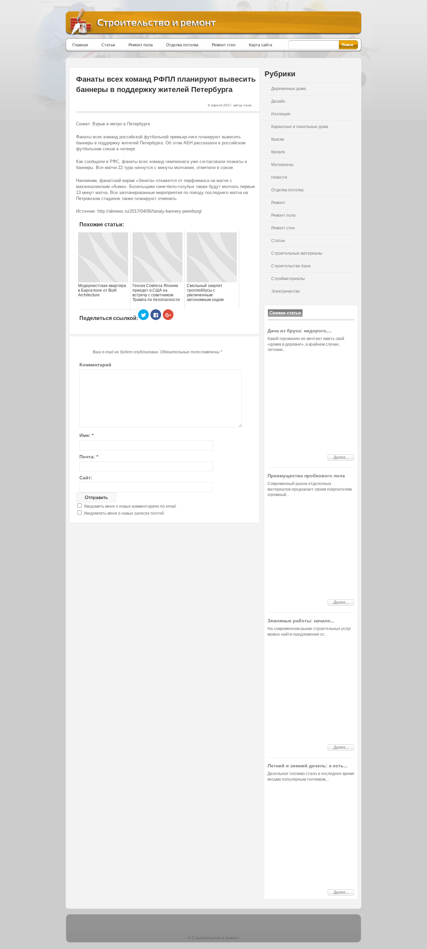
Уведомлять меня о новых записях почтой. (124, 513)
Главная (80, 45)
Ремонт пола (140, 45)
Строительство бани (291, 266)
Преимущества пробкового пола (306, 475)
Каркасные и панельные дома (299, 126)
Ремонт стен (224, 45)
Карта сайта (260, 45)
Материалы (282, 164)
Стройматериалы (288, 278)
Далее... (341, 457)
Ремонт (278, 202)
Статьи (108, 45)
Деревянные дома (288, 88)
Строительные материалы (296, 253)
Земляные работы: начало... (301, 620)
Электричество (285, 291)
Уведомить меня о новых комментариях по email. (130, 506)
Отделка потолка (182, 45)
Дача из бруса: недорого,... (300, 330)
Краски (277, 139)
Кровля (278, 152)
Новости (279, 177)
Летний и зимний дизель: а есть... (308, 765)
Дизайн (278, 101)
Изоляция (280, 114)
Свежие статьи (285, 312)
